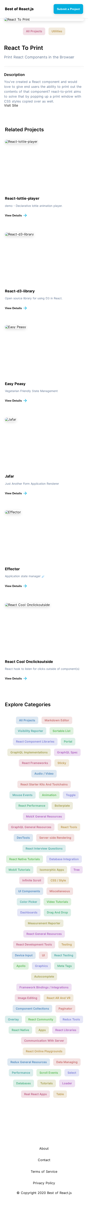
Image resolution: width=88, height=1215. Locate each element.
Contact (44, 1160)
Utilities (57, 31)
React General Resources (44, 933)
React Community (40, 1019)
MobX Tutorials (19, 869)
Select (72, 1072)
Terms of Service (44, 1171)
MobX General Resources (44, 816)
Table (60, 1094)
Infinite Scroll (31, 880)
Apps (42, 1030)
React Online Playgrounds (44, 1051)
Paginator (65, 1008)
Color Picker (28, 901)
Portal (68, 741)
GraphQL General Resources (31, 827)
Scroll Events (48, 1072)
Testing (66, 944)
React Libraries (65, 1030)
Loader (67, 1083)
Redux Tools (71, 1019)
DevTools (23, 837)
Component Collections (32, 1008)
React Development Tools (34, 944)
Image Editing (27, 998)
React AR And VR (58, 998)
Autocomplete (44, 976)
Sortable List (61, 731)
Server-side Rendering (55, 837)
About (44, 1148)
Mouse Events (22, 795)
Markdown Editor (57, 720)
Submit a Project (68, 9)
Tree (76, 869)
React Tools (69, 827)
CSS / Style (58, 880)
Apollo (21, 966)
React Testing (63, 955)
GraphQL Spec (67, 752)
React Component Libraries (35, 741)
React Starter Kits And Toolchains (44, 784)
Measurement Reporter (44, 923)
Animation (49, 795)
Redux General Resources (28, 1062)
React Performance (31, 805)
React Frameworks (35, 763)
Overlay (13, 1019)
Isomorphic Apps (52, 869)
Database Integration (64, 859)
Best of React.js (19, 9)
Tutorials (46, 1083)
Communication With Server (44, 1040)
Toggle (71, 795)
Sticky (62, 763)
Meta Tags (64, 966)
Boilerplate (62, 805)
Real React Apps (35, 1094)
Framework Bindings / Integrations (44, 987)
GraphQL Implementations (29, 752)
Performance (21, 1072)
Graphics (41, 966)
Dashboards (28, 912)
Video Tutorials (57, 901)
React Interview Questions (44, 848)
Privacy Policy (44, 1183)
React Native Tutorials (24, 859)
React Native (20, 1030)
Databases (23, 1083)
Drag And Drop (57, 912)
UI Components (29, 891)
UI (43, 955)
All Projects (34, 31)
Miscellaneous (60, 891)
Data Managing (67, 1062)
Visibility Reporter (30, 731)
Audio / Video (44, 773)
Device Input (24, 955)
